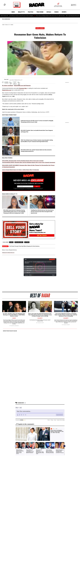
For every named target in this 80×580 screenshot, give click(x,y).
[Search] (4, 5)
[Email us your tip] (16, 7)
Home (3, 24)
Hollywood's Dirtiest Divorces (8, 252)
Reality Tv (7, 24)
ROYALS (49, 12)
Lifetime (27, 242)
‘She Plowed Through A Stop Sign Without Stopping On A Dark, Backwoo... (24, 246)
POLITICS (30, 12)
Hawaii (12, 24)
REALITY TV (21, 12)
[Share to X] (11, 82)
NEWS (13, 12)
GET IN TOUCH (42, 235)
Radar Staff (6, 79)
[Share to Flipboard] (15, 82)
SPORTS (64, 12)
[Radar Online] (37, 5)
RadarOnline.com (6, 90)
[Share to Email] (19, 82)
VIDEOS (56, 12)
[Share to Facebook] (6, 82)
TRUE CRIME (39, 12)
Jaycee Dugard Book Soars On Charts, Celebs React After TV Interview (20, 169)
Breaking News (19, 242)
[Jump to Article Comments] (2, 82)
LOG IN (74, 4)
